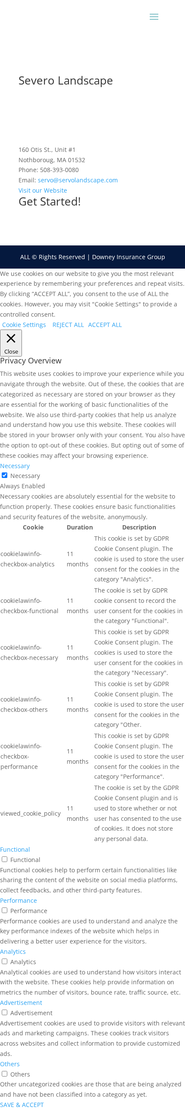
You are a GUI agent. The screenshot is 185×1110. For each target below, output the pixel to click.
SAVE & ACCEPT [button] (22, 1105)
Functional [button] (15, 849)
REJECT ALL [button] (68, 325)
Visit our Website (42, 190)
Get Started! (49, 201)
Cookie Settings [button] (24, 325)
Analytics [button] (13, 951)
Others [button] (10, 1064)
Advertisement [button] (21, 1002)
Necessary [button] (15, 466)
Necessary (25, 476)
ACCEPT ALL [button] (105, 325)
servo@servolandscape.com (78, 180)
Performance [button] (18, 900)
